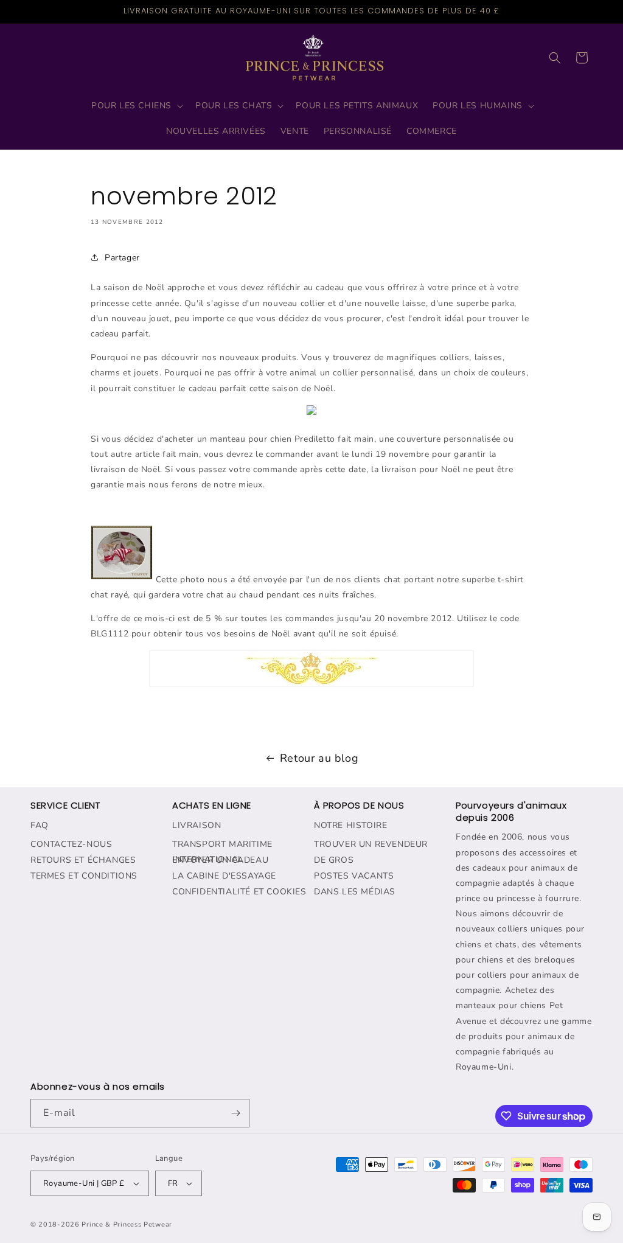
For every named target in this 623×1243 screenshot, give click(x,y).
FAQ (39, 825)
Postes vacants (354, 876)
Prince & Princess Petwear (127, 1224)
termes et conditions (83, 876)
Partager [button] (122, 257)
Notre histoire (350, 825)
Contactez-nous (71, 844)
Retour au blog (319, 758)
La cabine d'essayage (224, 876)
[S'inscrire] (235, 1113)
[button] (136, 106)
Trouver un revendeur (371, 844)
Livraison (196, 825)
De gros (333, 860)
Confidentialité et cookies (239, 891)
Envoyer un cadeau (220, 860)
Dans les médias (354, 891)
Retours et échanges (83, 860)
